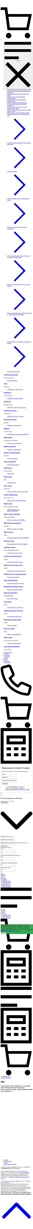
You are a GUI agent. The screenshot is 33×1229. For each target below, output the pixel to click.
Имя (4, 774)
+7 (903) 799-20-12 (6, 918)
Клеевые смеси (9, 541)
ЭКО (5, 384)
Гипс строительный (10, 580)
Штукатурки (8, 532)
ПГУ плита (8, 486)
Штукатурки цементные (12, 523)
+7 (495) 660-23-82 (6, 915)
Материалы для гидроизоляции (15, 574)
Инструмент (8, 637)
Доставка (3, 910)
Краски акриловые (10, 593)
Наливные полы (9, 547)
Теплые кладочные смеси (12, 556)
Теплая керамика (10, 461)
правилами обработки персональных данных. (17, 930)
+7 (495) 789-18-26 (6, 916)
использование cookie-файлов (9, 929)
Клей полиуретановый (12, 646)
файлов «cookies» (19, 788)
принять (3, 933)
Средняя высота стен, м (7, 839)
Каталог (6, 1160)
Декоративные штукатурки (13, 610)
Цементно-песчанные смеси (13, 586)
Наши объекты (8, 1161)
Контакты (3, 913)
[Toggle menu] (1, 39)
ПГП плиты (8, 468)
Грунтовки (7, 602)
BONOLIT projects (10, 410)
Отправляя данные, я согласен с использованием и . (17, 788)
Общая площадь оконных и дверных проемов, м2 (14, 842)
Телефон (5, 777)
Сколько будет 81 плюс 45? (9, 780)
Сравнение (7, 655)
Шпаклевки (8, 503)
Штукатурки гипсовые (12, 514)
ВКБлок (7, 428)
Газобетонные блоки (11, 375)
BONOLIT (7, 393)
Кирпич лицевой (10, 446)
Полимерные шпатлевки (12, 619)
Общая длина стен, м (6, 836)
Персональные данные (10, 1164)
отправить (5, 783)
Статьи (6, 1162)
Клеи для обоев (9, 628)
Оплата (3, 912)
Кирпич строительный (12, 453)
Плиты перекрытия (11, 495)
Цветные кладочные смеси (13, 565)
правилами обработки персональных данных (17, 789)
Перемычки (8, 437)
